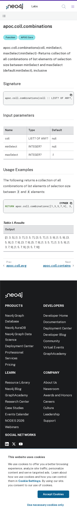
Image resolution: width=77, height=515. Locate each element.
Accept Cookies (53, 494)
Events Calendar (17, 414)
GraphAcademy (54, 354)
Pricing (10, 364)
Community (51, 341)
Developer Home (55, 315)
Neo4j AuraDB (15, 328)
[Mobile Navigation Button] (72, 7)
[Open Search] (64, 7)
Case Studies (14, 408)
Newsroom (51, 389)
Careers (49, 401)
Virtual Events (53, 347)
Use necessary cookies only (45, 504)
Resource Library (17, 382)
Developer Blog (54, 334)
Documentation (54, 322)
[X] (14, 444)
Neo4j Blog (13, 389)
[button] (64, 6)
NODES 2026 (14, 420)
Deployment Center (19, 346)
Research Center (17, 401)
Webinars (12, 427)
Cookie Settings (29, 480)
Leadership (51, 414)
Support (49, 420)
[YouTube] (21, 444)
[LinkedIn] (7, 444)
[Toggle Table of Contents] (4, 16)
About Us (50, 382)
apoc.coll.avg (16, 266)
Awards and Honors (57, 395)
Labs (34, 6)
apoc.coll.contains (57, 266)
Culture (48, 408)
